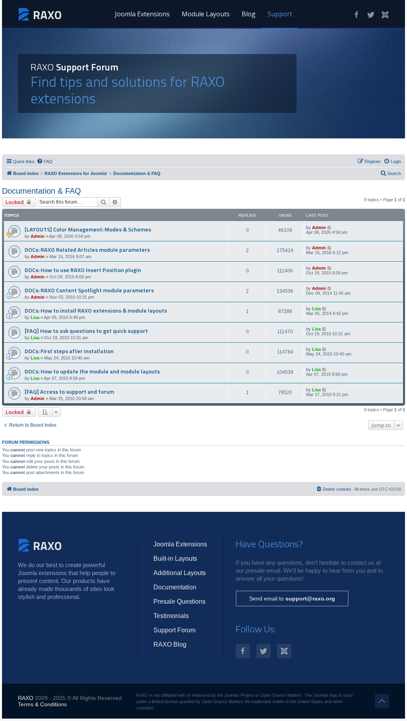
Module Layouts (206, 14)
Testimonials (171, 615)
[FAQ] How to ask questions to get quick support (86, 330)
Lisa (35, 317)
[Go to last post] (329, 227)
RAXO (25, 698)
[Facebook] (356, 15)
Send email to (292, 598)
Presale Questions (179, 601)
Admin (38, 236)
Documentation (174, 587)
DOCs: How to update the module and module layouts (92, 371)
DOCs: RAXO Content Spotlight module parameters (89, 290)
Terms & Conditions (42, 704)
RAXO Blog (169, 644)
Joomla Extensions (142, 14)
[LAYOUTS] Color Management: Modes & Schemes (88, 229)
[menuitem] (44, 161)
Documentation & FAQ (41, 191)
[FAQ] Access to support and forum (69, 391)
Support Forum (174, 630)
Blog (249, 14)
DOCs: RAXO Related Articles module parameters (87, 249)
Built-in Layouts (175, 558)
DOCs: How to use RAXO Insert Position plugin (83, 270)
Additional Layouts (179, 572)
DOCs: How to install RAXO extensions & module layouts (96, 310)
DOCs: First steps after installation (69, 351)
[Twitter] (371, 15)
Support (279, 14)
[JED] (385, 15)
